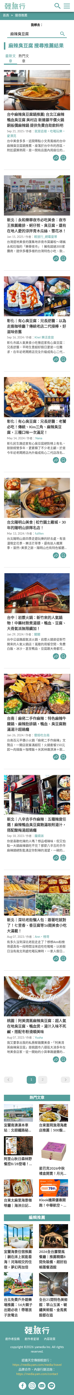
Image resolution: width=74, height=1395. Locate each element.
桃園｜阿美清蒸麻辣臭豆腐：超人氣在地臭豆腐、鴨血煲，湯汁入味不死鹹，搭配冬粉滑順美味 (36, 1026)
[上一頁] (8, 1080)
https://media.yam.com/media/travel (37, 1364)
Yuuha (39, 1037)
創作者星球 (32, 1339)
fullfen (39, 533)
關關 (37, 634)
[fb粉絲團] (22, 1385)
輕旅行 (15, 6)
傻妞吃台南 (42, 735)
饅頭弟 (39, 836)
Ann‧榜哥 (42, 936)
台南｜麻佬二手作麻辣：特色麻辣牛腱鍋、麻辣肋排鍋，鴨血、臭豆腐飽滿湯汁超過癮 (36, 724)
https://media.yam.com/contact (37, 1374)
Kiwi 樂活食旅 (44, 337)
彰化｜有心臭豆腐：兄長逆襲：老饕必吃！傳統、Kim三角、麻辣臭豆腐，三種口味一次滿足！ (36, 427)
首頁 (6, 15)
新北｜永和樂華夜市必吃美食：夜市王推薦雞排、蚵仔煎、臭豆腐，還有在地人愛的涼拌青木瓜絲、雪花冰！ (36, 225)
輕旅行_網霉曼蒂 (45, 236)
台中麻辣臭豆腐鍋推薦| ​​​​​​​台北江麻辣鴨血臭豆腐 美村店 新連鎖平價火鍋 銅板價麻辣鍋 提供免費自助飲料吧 (35, 120)
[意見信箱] (42, 1385)
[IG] (32, 1385)
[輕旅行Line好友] (51, 1385)
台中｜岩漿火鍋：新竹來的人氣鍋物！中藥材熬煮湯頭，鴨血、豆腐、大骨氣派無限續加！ (36, 623)
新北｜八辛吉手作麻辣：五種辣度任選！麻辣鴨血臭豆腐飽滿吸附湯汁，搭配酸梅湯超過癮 (36, 825)
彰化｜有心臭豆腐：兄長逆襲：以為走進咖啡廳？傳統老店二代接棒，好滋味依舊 (36, 326)
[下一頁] (65, 1080)
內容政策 (50, 1339)
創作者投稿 (12, 1339)
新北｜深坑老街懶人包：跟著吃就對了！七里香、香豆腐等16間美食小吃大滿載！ (37, 925)
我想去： (37, 25)
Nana (38, 438)
